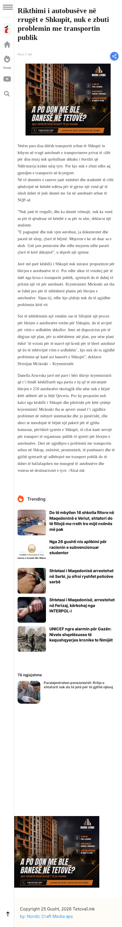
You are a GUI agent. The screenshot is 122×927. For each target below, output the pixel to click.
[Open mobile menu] (8, 7)
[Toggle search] (7, 93)
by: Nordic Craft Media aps (46, 916)
